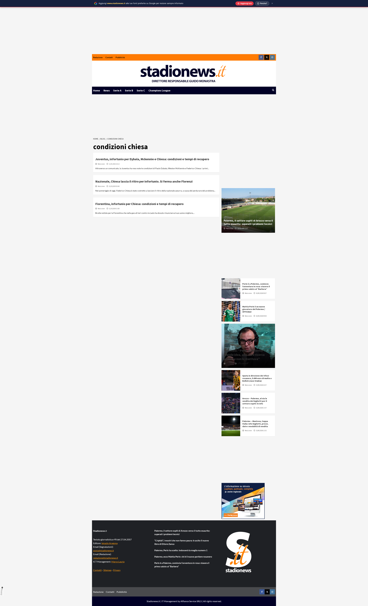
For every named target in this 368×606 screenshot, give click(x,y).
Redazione (97, 57)
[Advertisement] (184, 32)
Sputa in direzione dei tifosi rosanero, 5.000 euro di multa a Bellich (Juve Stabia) (257, 378)
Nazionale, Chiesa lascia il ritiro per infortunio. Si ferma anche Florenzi (144, 181)
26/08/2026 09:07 (261, 293)
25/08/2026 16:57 (261, 385)
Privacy (116, 570)
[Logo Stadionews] (239, 552)
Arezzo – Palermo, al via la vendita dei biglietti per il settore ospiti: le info (254, 401)
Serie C (141, 90)
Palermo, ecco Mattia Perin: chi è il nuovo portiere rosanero (183, 556)
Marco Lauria (117, 561)
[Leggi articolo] (231, 288)
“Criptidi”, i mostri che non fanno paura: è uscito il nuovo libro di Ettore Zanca (181, 542)
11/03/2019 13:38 (114, 209)
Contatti (109, 57)
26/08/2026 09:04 (261, 316)
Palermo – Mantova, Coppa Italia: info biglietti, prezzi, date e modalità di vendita (255, 424)
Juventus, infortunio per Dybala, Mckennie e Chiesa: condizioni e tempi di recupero (152, 159)
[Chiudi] (272, 3)
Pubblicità (120, 57)
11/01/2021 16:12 (114, 164)
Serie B (129, 90)
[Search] (273, 90)
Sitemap (107, 570)
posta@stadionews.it (103, 550)
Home (96, 90)
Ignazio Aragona (109, 543)
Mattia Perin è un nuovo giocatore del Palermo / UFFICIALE (253, 309)
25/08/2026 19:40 (242, 364)
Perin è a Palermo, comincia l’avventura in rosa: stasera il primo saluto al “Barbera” (256, 286)
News (106, 90)
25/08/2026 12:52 (261, 431)
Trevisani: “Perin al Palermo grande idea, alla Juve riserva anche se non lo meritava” (244, 354)
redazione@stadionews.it (105, 557)
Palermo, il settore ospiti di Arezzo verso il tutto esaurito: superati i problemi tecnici (248, 222)
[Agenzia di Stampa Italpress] (243, 500)
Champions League (159, 90)
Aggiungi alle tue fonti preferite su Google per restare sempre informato (141, 3)
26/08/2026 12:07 (242, 228)
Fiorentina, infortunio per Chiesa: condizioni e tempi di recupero (139, 204)
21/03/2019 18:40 (114, 186)
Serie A (117, 90)
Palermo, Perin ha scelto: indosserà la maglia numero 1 (180, 550)
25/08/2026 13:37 (261, 408)
